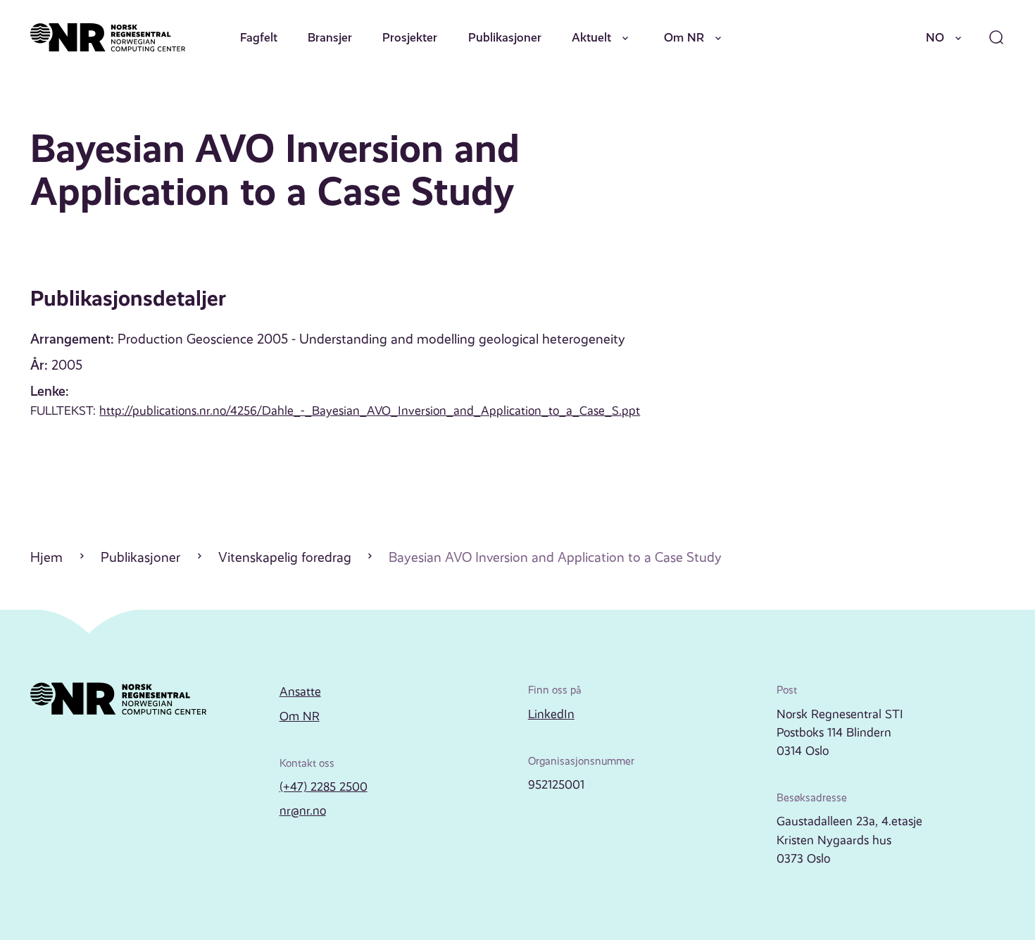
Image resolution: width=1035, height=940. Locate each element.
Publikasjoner (504, 37)
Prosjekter (409, 37)
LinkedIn (551, 714)
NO (935, 37)
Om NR (684, 37)
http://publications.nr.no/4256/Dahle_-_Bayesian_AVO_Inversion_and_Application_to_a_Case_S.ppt (369, 410)
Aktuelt (591, 37)
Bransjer (330, 37)
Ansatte (300, 691)
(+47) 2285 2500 (324, 786)
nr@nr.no (303, 810)
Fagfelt (258, 37)
